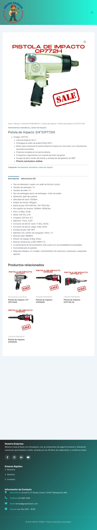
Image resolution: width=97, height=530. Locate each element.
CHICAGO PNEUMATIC (30, 124)
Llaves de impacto (49, 124)
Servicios (11, 474)
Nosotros (11, 469)
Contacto (11, 479)
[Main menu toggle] (91, 12)
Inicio (10, 124)
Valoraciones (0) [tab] (28, 178)
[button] (85, 42)
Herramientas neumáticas (19, 127)
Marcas (17, 124)
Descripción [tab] (13, 178)
